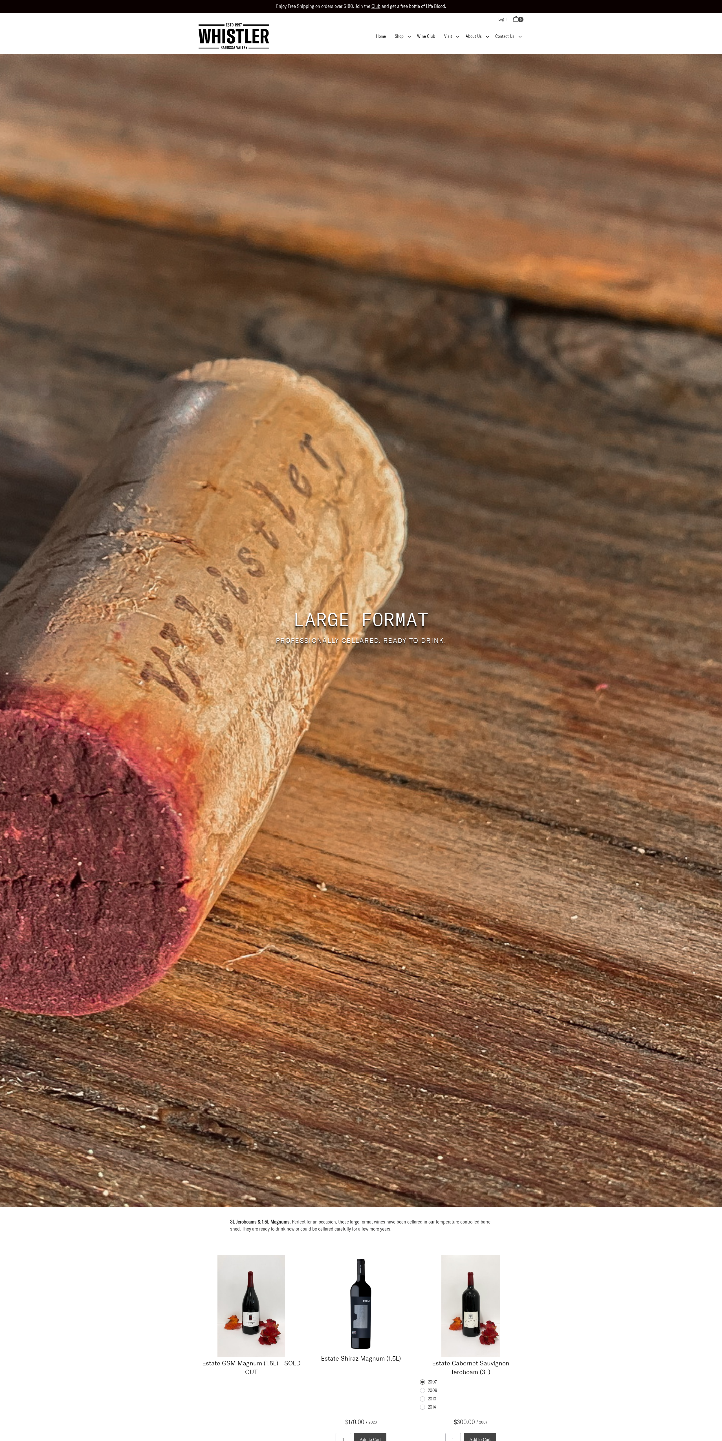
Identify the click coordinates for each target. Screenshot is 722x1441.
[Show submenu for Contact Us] (520, 36)
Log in (502, 19)
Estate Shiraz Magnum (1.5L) (361, 1358)
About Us (474, 36)
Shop (399, 36)
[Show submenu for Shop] (409, 36)
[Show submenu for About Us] (487, 36)
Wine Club (426, 36)
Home (381, 36)
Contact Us (504, 36)
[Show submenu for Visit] (457, 36)
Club (375, 6)
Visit (448, 36)
